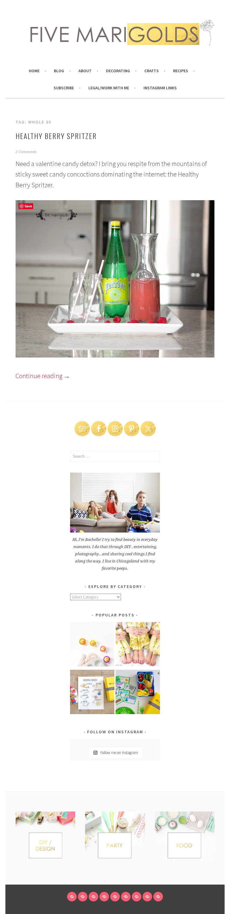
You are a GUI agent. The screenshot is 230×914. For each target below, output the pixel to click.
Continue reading (43, 376)
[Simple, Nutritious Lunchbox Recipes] (92, 645)
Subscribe (64, 88)
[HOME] (72, 896)
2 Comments (26, 152)
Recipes (180, 70)
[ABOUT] (93, 896)
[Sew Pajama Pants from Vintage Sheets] (138, 645)
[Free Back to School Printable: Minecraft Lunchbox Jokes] (138, 693)
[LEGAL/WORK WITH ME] (147, 896)
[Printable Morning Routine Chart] (92, 693)
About (85, 70)
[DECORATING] (104, 896)
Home (34, 70)
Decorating (118, 70)
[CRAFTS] (115, 896)
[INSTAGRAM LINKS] (158, 896)
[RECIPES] (126, 896)
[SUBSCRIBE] (136, 896)
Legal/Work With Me (108, 88)
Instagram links (160, 88)
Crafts (151, 70)
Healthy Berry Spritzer (56, 135)
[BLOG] (82, 896)
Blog (59, 70)
